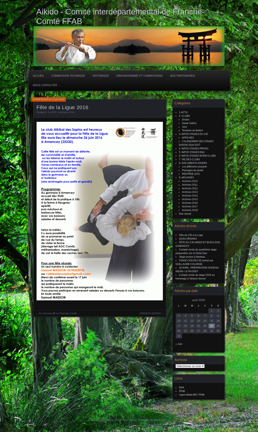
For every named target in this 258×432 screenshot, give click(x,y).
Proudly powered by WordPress (109, 420)
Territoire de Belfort (192, 130)
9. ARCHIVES (186, 177)
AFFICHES (188, 137)
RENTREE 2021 (191, 174)
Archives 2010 (190, 181)
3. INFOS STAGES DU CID (193, 134)
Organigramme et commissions (139, 75)
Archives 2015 (190, 199)
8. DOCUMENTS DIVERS (193, 163)
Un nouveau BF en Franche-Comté (57, 313)
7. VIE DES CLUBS (189, 159)
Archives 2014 (190, 195)
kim (46, 99)
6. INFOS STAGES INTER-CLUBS (197, 155)
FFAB (182, 391)
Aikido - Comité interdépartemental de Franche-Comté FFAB (120, 16)
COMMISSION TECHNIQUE (68, 75)
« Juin (179, 344)
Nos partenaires (182, 75)
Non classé (185, 213)
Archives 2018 (190, 210)
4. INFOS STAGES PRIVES (193, 148)
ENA (181, 387)
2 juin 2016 (58, 99)
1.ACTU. (52, 112)
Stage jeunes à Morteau (192, 256)
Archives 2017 (190, 206)
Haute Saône (189, 123)
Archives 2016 (66, 112)
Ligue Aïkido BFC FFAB (191, 394)
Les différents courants (194, 166)
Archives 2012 (190, 188)
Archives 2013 (190, 192)
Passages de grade (192, 170)
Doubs (185, 119)
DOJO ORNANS (188, 238)
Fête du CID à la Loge (191, 235)
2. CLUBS (184, 116)
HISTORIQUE (101, 75)
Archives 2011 (190, 184)
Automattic (160, 420)
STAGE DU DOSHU (150, 313)
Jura (184, 126)
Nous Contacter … (46, 85)
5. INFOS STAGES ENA (192, 152)
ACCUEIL (38, 75)
